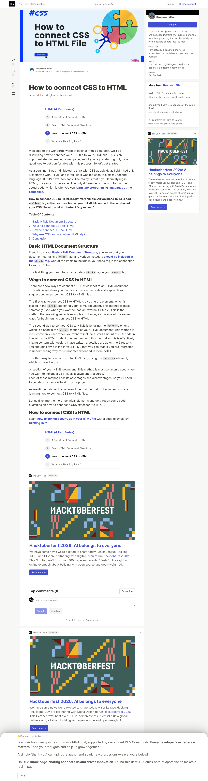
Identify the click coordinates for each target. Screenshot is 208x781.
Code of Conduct (73, 620)
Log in (170, 4)
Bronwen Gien (44, 68)
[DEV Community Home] (12, 4)
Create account (187, 4)
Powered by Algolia (102, 4)
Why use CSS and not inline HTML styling (60, 234)
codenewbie (67, 95)
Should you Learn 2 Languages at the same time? (171, 108)
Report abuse (92, 620)
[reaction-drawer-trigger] (13, 61)
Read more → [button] (39, 572)
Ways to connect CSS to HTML (53, 225)
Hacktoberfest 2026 (117, 556)
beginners (52, 95)
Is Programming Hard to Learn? (165, 121)
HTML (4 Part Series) (59, 109)
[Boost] (13, 94)
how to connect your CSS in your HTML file (66, 418)
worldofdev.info (81, 71)
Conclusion (39, 238)
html (40, 95)
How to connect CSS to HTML (52, 230)
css (32, 95)
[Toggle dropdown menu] (133, 476)
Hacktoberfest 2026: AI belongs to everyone (75, 545)
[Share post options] (13, 104)
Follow (172, 24)
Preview (55, 611)
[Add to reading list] (13, 83)
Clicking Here (38, 423)
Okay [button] (22, 775)
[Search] (21, 4)
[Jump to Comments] (13, 72)
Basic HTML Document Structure (54, 221)
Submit (41, 611)
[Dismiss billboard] (201, 736)
